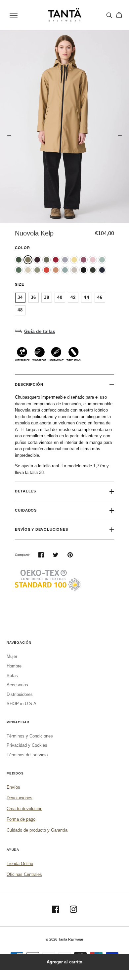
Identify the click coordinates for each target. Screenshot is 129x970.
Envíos (13, 787)
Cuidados (26, 510)
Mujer (12, 656)
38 (46, 297)
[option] (64, 126)
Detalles (25, 491)
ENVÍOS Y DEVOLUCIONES (41, 529)
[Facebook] (55, 909)
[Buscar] (109, 15)
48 (20, 309)
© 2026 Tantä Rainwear (64, 939)
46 (100, 297)
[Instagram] (73, 909)
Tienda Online (20, 863)
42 (73, 297)
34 (20, 297)
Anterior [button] (9, 134)
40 (60, 297)
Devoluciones (19, 797)
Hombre (14, 666)
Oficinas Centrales (24, 874)
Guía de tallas (39, 331)
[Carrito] (119, 15)
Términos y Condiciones (30, 736)
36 (33, 297)
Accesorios (17, 684)
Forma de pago (21, 819)
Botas (12, 675)
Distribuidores (20, 694)
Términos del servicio (27, 754)
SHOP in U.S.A (21, 703)
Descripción (29, 384)
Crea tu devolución (24, 808)
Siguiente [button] (119, 134)
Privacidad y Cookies (27, 745)
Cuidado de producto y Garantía (37, 830)
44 (86, 297)
